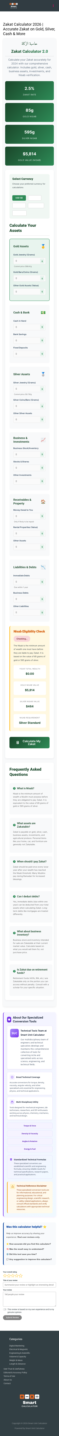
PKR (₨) (19, 213)
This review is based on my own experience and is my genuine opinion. (30, 1310)
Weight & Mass (15, 1360)
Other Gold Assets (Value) (26, 285)
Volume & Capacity (17, 1356)
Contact (7, 1383)
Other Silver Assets (22, 413)
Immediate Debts (21, 575)
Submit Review (12, 1317)
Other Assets (19, 540)
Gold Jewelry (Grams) (24, 254)
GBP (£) (19, 205)
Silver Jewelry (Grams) (24, 382)
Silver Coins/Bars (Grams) (26, 400)
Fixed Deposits (20, 347)
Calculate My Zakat (32, 742)
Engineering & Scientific (19, 1353)
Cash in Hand (19, 321)
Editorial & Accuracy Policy (15, 1372)
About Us (8, 1380)
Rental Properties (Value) (25, 527)
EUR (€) (34, 198)
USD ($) (19, 198)
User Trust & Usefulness (14, 1369)
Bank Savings (19, 334)
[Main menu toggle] (53, 6)
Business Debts (20, 593)
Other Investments (22, 475)
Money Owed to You (23, 510)
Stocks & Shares (21, 461)
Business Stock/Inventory (26, 448)
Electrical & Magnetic (18, 1349)
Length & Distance (17, 1364)
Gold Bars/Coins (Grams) (25, 272)
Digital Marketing (16, 1346)
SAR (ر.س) (36, 205)
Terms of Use (9, 1376)
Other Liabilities (21, 606)
